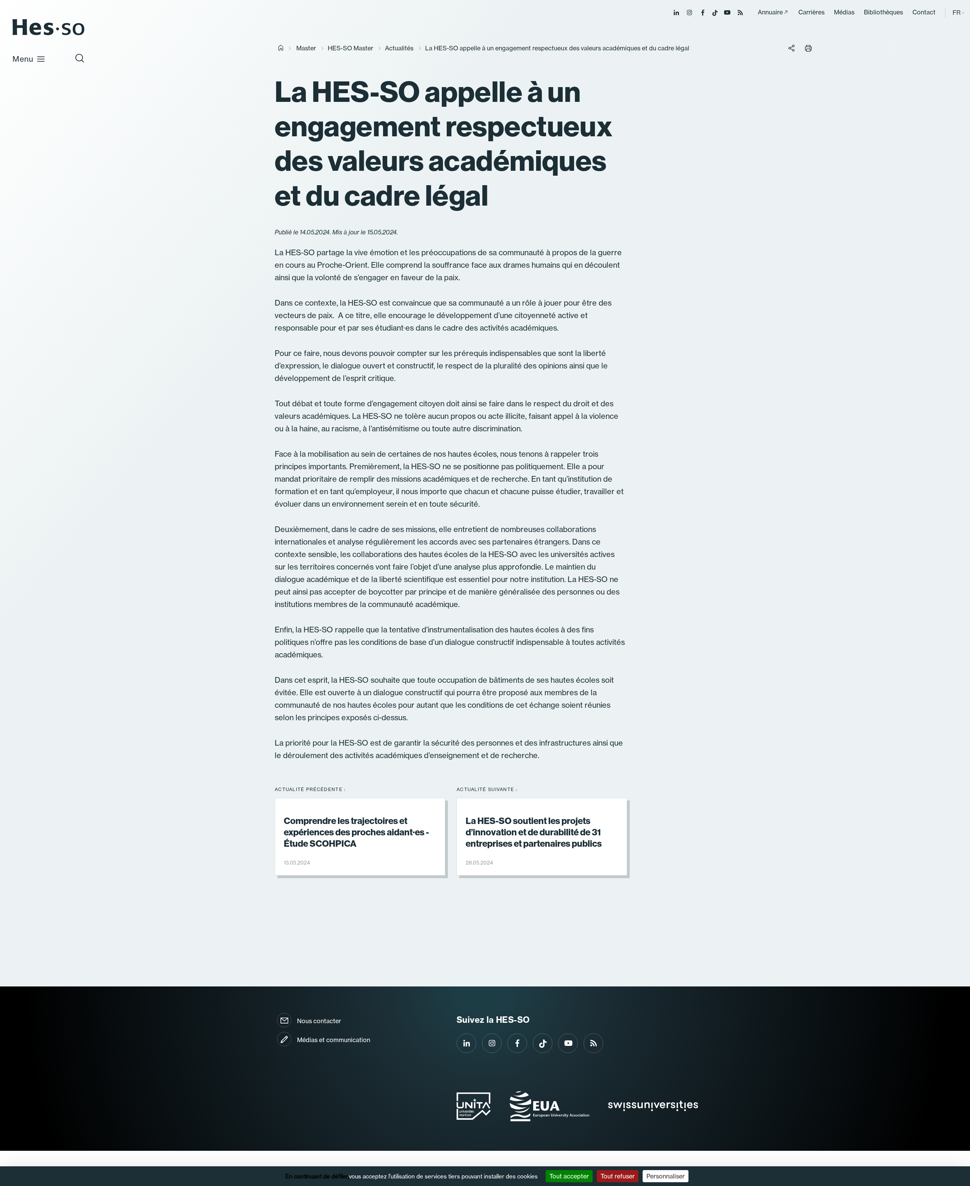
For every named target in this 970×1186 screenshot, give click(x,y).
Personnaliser (665, 1176)
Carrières (811, 12)
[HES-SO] (48, 34)
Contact (924, 12)
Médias (844, 12)
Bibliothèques (883, 12)
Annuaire (770, 12)
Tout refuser (618, 1176)
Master (306, 48)
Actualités (399, 48)
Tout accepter (569, 1176)
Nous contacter (319, 1021)
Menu (23, 59)
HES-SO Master (350, 48)
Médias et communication (333, 1040)
